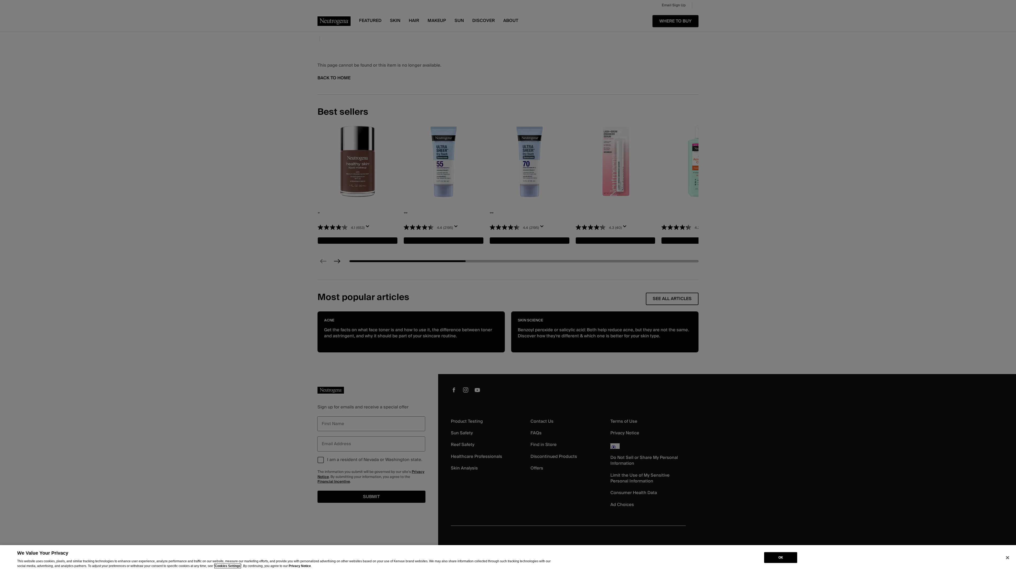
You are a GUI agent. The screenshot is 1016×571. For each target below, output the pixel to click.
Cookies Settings (228, 566)
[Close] (1007, 557)
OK (780, 557)
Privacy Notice (300, 566)
